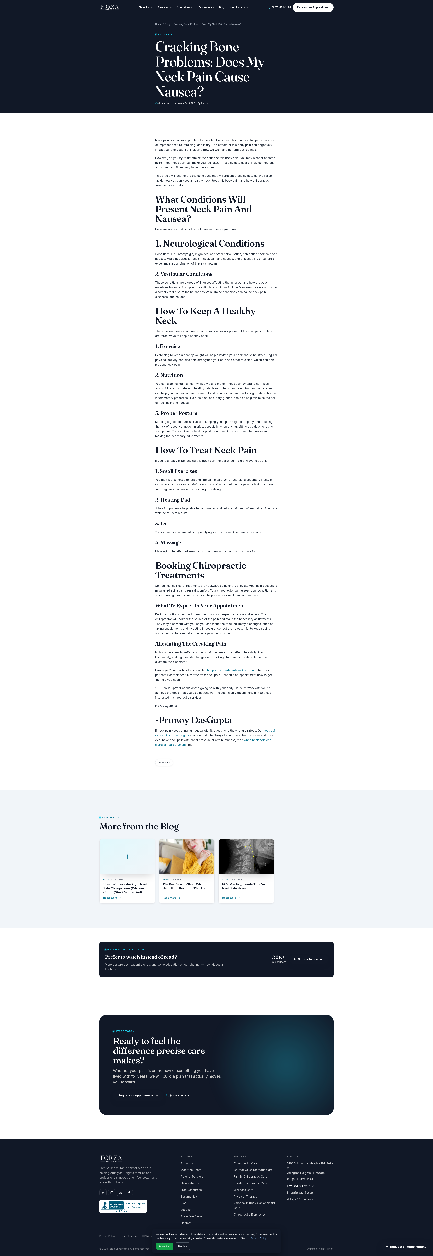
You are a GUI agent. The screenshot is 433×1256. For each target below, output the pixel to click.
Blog (222, 7)
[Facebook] (103, 1192)
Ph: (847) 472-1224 (300, 1179)
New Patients (238, 7)
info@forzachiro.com (301, 1192)
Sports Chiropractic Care (250, 1183)
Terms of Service (128, 1236)
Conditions (183, 7)
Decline (182, 1246)
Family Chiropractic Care (250, 1176)
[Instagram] (111, 1192)
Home (158, 24)
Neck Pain (164, 762)
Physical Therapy (245, 1196)
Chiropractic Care (246, 1163)
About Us (144, 7)
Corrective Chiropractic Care (253, 1170)
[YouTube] (120, 1192)
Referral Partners (192, 1176)
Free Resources (191, 1189)
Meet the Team (191, 1170)
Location (186, 1209)
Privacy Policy (107, 1236)
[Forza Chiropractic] (109, 7)
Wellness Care (243, 1189)
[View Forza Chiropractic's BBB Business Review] (136, 1206)
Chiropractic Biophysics (250, 1214)
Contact (186, 1223)
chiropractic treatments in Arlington (230, 670)
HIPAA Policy (149, 1236)
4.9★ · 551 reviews (300, 1199)
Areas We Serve (192, 1216)
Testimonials (206, 7)
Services (163, 7)
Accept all (164, 1246)
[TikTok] (129, 1192)
